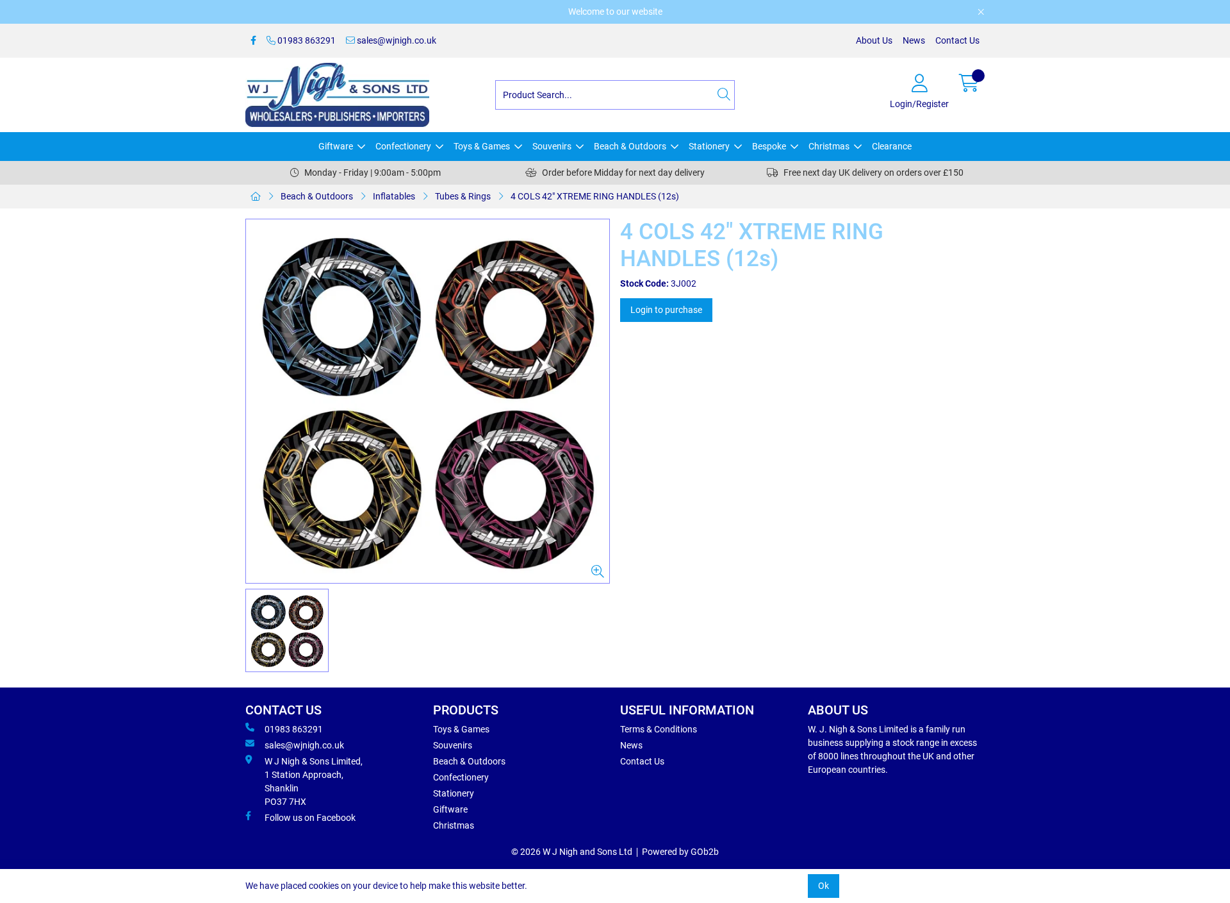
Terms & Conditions (658, 729)
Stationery (709, 146)
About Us (874, 40)
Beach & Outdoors (630, 146)
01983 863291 (305, 40)
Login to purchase (666, 310)
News (914, 40)
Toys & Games (482, 146)
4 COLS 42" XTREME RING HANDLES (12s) (595, 196)
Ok (823, 886)
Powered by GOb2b (680, 852)
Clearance (892, 146)
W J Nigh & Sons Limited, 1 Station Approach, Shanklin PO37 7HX (314, 781)
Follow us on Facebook (310, 818)
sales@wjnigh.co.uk (395, 40)
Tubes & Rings (463, 196)
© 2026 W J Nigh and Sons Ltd (571, 852)
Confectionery (403, 146)
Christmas (828, 146)
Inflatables (394, 196)
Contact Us (957, 40)
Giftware (335, 146)
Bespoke (769, 146)
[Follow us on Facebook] (253, 41)
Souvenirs (551, 146)
